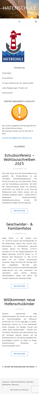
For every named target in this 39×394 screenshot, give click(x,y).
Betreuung (15, 384)
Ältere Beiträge (11, 367)
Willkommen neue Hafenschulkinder (19, 302)
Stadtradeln (6, 73)
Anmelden (29, 382)
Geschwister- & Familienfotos (19, 226)
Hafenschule (19, 7)
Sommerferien (7, 78)
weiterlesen (19, 211)
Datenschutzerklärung (18, 382)
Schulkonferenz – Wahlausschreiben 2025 (19, 159)
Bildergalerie (6, 384)
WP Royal (25, 390)
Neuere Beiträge (27, 367)
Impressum (6, 382)
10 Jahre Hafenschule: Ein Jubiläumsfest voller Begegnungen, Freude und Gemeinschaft (17, 88)
